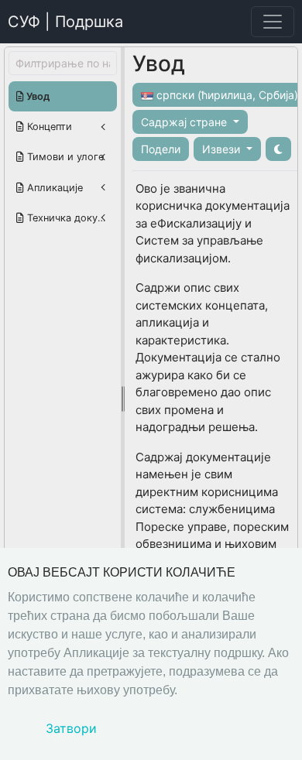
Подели (160, 149)
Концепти (48, 126)
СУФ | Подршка (65, 21)
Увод (37, 96)
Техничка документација (70, 218)
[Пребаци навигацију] (272, 21)
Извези (222, 149)
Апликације (53, 187)
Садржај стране (185, 121)
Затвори (71, 728)
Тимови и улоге (64, 157)
